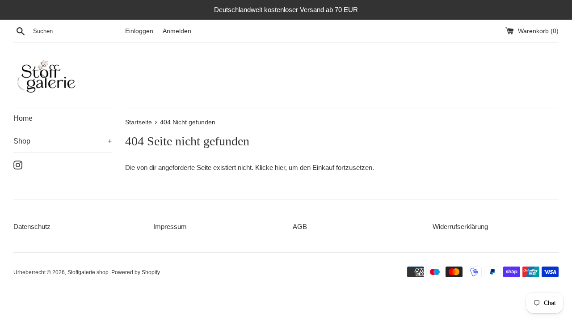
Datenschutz (31, 226)
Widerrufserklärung (460, 226)
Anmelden (177, 31)
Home (23, 118)
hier (280, 167)
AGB (300, 226)
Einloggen (139, 31)
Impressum (170, 226)
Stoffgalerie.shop (88, 272)
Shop (62, 141)
